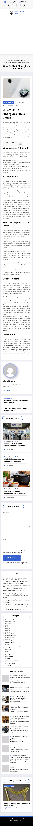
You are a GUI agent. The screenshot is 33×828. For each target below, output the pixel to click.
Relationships (9, 656)
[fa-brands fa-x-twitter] (12, 5)
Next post (6, 406)
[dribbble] (16, 5)
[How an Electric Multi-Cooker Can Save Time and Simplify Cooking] (16, 479)
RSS (11, 819)
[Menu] (16, 15)
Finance (7, 632)
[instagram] (20, 5)
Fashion (7, 628)
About (5, 817)
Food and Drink (9, 634)
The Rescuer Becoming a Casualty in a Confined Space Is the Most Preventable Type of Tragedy (16, 606)
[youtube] (24, 5)
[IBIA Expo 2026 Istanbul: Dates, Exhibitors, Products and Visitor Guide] (16, 431)
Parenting (8, 649)
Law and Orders (9, 642)
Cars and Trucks (10, 621)
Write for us (18, 817)
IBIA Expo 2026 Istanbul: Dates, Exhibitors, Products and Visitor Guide (14, 444)
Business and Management (13, 620)
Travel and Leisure (10, 662)
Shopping (8, 658)
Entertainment (9, 625)
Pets (6, 651)
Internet (7, 639)
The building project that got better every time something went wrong (14, 460)
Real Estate (8, 655)
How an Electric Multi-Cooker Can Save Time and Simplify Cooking (14, 492)
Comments (6, 513)
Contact (11, 817)
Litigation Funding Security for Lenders (16, 599)
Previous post (8, 398)
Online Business (9, 648)
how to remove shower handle (18, 197)
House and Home (8, 102)
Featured (7, 630)
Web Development (10, 663)
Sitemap (25, 817)
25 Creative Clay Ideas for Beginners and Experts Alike (16, 803)
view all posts (6, 390)
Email (4, 539)
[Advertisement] (16, 36)
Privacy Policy (17, 819)
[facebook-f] (8, 5)
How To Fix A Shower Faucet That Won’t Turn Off (16, 402)
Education (8, 623)
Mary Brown (21, 102)
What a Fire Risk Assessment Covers (16, 609)
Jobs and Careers (10, 641)
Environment (8, 627)
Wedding (8, 665)
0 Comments (21, 105)
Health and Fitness (10, 635)
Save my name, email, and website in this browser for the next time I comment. (14, 551)
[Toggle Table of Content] (19, 143)
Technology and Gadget (12, 660)
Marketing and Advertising (12, 646)
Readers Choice (9, 653)
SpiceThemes (26, 822)
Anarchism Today (8, 822)
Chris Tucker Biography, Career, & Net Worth (15, 409)
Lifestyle (7, 644)
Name (4, 530)
